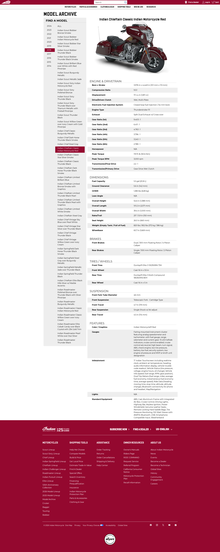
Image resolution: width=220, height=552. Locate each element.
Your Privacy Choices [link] (91, 525)
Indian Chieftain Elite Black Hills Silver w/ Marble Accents (70, 283)
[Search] (125, 2)
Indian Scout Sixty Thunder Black (66, 98)
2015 (49, 62)
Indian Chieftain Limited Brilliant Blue (69, 178)
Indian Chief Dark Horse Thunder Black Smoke (68, 139)
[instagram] (157, 525)
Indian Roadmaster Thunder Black (66, 341)
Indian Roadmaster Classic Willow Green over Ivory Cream (70, 317)
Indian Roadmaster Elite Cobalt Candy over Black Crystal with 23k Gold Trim (69, 326)
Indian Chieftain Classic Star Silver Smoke (68, 156)
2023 (49, 30)
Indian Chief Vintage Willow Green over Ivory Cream (68, 242)
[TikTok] (175, 525)
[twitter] (163, 525)
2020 (49, 42)
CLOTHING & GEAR (107, 7)
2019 (49, 46)
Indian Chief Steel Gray (68, 144)
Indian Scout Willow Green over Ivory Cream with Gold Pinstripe (70, 124)
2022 (49, 34)
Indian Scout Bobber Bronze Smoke (67, 31)
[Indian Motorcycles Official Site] (6, 2)
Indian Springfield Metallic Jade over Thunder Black (70, 268)
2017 (49, 54)
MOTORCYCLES (70, 7)
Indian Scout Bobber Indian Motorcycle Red (68, 38)
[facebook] (151, 525)
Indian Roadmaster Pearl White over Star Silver (69, 334)
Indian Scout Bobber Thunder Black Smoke (68, 58)
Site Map (68, 525)
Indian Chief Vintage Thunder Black (67, 234)
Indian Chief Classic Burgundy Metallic (66, 132)
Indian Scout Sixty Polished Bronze (66, 91)
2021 (49, 38)
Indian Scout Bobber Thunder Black (67, 51)
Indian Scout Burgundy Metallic (68, 74)
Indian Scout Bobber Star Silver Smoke (69, 44)
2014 (49, 66)
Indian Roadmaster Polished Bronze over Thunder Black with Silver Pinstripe (69, 294)
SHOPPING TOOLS (124, 7)
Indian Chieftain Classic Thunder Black (68, 162)
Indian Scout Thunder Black (68, 116)
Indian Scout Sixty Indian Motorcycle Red (69, 84)
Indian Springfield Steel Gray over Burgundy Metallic (68, 260)
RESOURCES (151, 7)
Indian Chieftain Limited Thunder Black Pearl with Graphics (69, 202)
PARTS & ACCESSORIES (88, 7)
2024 (49, 26)
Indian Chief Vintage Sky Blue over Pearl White (69, 221)
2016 (49, 58)
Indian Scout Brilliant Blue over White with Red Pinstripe (69, 66)
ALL (60, 26)
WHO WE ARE (138, 7)
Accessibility (111, 525)
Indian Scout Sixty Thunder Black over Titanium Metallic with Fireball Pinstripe (68, 107)
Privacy (77, 525)
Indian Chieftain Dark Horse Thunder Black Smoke (67, 170)
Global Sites (122, 525)
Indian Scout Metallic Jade (70, 79)
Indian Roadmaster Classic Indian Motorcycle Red (70, 309)
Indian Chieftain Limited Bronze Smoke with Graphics (69, 186)
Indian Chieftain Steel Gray (70, 216)
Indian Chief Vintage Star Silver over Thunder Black (69, 227)
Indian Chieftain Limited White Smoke (69, 210)
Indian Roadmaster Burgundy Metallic (66, 303)
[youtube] (169, 525)
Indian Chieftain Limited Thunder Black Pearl (69, 194)
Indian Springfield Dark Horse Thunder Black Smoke (68, 251)
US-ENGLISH (163, 429)
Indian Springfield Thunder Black (70, 275)
